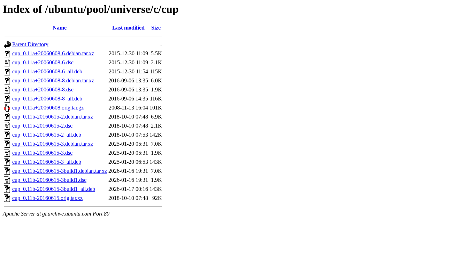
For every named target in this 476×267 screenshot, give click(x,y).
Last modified (128, 28)
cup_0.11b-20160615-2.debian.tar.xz (52, 117)
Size (156, 28)
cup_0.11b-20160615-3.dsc (42, 153)
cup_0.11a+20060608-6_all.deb (47, 71)
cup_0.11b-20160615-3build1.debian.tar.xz (59, 171)
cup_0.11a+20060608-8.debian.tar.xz (53, 80)
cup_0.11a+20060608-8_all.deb (47, 99)
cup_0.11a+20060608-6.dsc (43, 62)
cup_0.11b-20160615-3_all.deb (46, 162)
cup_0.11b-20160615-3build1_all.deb (53, 189)
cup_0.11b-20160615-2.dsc (42, 126)
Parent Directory (30, 44)
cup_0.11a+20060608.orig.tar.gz (48, 108)
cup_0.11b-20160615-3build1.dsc (49, 180)
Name (60, 28)
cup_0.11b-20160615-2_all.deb (46, 135)
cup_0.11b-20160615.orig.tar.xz (47, 198)
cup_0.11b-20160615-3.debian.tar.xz (52, 144)
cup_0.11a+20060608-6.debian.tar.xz (53, 53)
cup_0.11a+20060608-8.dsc (43, 89)
